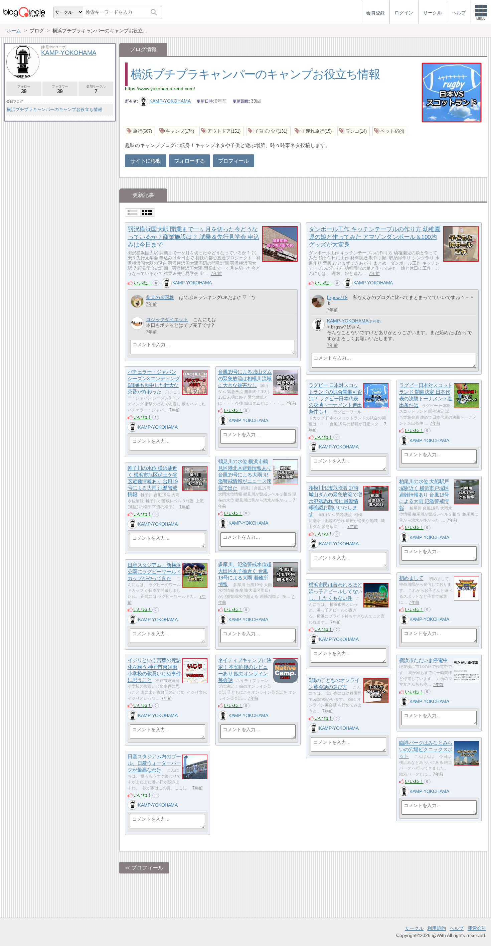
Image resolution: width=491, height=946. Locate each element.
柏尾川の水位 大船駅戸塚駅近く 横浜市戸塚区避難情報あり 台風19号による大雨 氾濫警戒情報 (424, 495)
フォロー (23, 89)
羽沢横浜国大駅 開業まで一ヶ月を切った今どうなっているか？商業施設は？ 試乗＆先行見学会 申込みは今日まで (193, 237)
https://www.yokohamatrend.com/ (160, 88)
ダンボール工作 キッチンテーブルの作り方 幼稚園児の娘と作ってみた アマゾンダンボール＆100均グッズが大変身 (374, 237)
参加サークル (96, 89)
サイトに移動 (145, 161)
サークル (414, 928)
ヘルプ (457, 928)
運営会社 (477, 928)
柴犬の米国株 (160, 297)
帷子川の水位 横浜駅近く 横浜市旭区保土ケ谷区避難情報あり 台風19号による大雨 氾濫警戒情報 (153, 481)
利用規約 (436, 928)
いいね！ (143, 282)
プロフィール (233, 161)
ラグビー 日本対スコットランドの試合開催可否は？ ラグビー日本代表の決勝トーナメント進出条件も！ (335, 399)
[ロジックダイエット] (137, 323)
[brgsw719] (318, 301)
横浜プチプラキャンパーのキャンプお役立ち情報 (255, 74)
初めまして (411, 578)
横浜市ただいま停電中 (423, 660)
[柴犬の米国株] (137, 301)
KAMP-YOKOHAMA (170, 101)
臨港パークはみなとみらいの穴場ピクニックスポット (426, 749)
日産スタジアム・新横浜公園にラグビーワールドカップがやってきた (154, 571)
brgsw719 (337, 297)
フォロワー (60, 89)
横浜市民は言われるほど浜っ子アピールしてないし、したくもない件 (335, 591)
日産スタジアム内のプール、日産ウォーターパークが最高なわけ (154, 763)
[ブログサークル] (24, 12)
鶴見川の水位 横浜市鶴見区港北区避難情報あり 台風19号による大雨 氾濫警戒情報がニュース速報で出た (245, 475)
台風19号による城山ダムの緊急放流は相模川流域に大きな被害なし (245, 378)
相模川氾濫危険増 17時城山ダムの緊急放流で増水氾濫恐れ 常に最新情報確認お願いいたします (335, 501)
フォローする (189, 161)
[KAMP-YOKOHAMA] (167, 283)
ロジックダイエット (167, 319)
